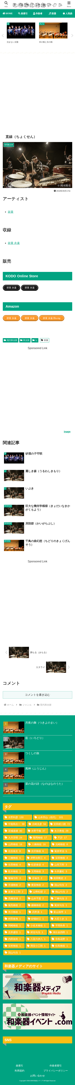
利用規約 (19, 1070)
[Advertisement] (37, 91)
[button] (68, 674)
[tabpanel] (21, 35)
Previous (2, 35)
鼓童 (10, 211)
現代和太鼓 (12, 340)
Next (72, 35)
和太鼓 (26, 340)
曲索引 (19, 1065)
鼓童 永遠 (14, 243)
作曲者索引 (56, 1065)
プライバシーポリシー (55, 1070)
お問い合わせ (37, 1075)
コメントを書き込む (37, 694)
